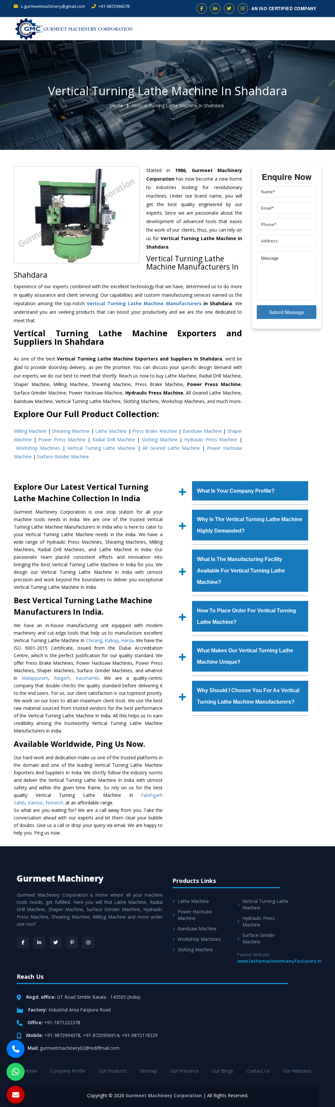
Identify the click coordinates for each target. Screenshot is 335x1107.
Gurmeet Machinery (60, 878)
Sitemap (148, 1071)
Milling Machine (30, 431)
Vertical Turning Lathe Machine (101, 448)
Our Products (112, 1071)
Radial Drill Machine (113, 439)
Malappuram (35, 678)
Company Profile (67, 1071)
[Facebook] (23, 942)
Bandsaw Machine (202, 431)
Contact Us (258, 1071)
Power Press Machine (62, 439)
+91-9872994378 (113, 6)
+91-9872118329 (140, 1035)
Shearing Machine (71, 431)
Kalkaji (111, 640)
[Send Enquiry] (16, 1095)
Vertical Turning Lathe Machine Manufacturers (144, 303)
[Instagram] (88, 942)
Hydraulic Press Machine (210, 439)
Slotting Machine (160, 439)
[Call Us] (16, 1049)
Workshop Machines (38, 448)
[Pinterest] (72, 942)
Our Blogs (222, 1071)
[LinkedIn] (39, 942)
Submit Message (286, 312)
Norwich (54, 803)
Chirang (94, 640)
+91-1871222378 (62, 1022)
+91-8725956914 (101, 1035)
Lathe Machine (111, 431)
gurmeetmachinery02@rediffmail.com (79, 1048)
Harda (127, 640)
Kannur (35, 803)
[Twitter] (55, 942)
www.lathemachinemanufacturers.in (279, 961)
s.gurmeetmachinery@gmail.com (52, 6)
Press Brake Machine (154, 431)
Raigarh (62, 678)
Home (116, 105)
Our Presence (184, 1071)
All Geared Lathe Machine (171, 448)
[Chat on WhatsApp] (16, 1072)
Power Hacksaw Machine (195, 914)
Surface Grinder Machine (63, 456)
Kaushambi (87, 678)
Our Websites (297, 1071)
